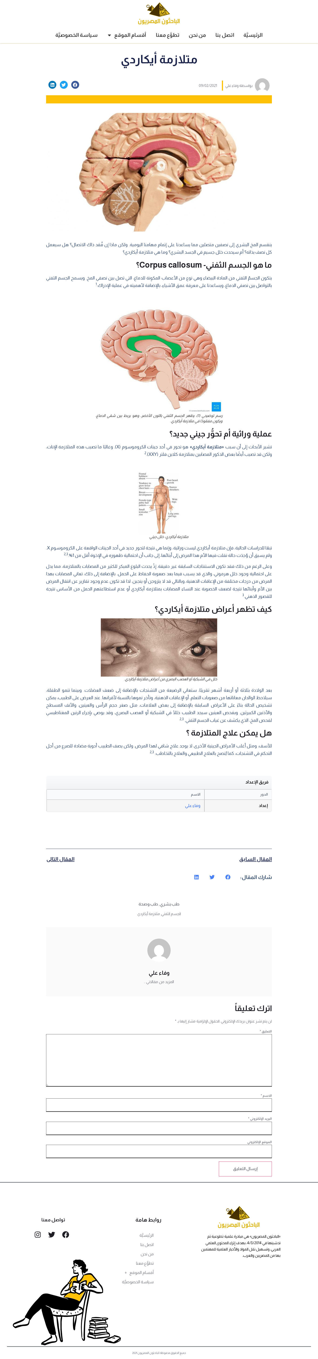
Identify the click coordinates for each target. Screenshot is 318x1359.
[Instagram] (38, 1235)
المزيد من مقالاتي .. (159, 982)
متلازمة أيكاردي (148, 914)
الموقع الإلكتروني (259, 1142)
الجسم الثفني (171, 914)
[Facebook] (66, 1235)
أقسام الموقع (130, 35)
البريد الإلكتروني (260, 1118)
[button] (75, 85)
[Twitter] (52, 1235)
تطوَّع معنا (167, 35)
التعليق (266, 1031)
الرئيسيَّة (253, 35)
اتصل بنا (224, 35)
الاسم (266, 1095)
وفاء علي (192, 805)
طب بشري (170, 904)
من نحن (197, 35)
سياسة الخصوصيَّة (76, 35)
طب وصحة (148, 904)
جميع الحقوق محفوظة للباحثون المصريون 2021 (159, 1353)
